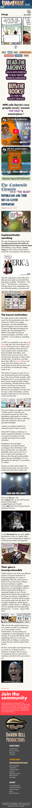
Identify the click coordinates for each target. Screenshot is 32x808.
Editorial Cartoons (14, 751)
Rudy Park (12, 753)
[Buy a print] (9, 55)
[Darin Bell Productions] (16, 729)
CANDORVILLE (13, 749)
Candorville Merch (14, 785)
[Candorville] (16, 3)
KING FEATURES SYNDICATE (14, 767)
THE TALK (12, 755)
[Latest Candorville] (10, 52)
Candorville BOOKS (15, 787)
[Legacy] (3, 52)
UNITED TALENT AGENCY (14, 771)
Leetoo (22, 806)
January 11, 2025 (12, 208)
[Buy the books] (16, 92)
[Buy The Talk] (16, 178)
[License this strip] (25, 52)
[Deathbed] (15, 52)
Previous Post (5, 688)
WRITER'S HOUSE (14, 774)
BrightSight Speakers (13, 776)
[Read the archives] (16, 69)
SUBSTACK (14, 759)
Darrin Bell (14, 803)
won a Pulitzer (21, 361)
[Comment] (18, 55)
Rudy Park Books (14, 793)
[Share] (26, 55)
